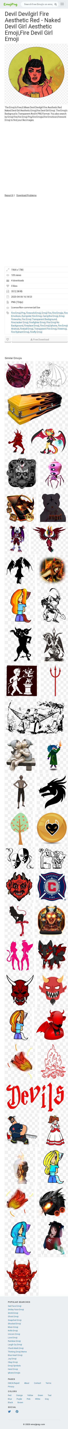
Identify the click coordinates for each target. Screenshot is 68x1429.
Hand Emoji (13, 1369)
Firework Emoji (33, 313)
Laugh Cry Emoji (15, 1345)
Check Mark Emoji (16, 1348)
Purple (19, 1399)
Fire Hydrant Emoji (20, 332)
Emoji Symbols (14, 1366)
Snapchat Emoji (15, 1320)
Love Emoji (12, 1338)
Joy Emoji (12, 1359)
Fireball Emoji (26, 329)
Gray (47, 1399)
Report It (9, 195)
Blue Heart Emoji (15, 1355)
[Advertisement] (34, 157)
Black (10, 1402)
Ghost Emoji (13, 1316)
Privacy (11, 1387)
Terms (48, 1383)
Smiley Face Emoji (16, 1309)
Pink (28, 1399)
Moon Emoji (13, 1327)
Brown (20, 1402)
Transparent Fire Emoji (45, 329)
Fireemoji (62, 329)
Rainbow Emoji (14, 1341)
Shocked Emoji (14, 1324)
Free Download (41, 339)
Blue (10, 1399)
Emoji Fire (46, 313)
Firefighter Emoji (37, 322)
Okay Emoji (13, 1362)
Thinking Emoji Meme (17, 1352)
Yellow (30, 1395)
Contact (37, 1383)
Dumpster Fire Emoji (32, 316)
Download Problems (26, 195)
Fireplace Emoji (31, 325)
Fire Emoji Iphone (48, 325)
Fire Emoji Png (18, 313)
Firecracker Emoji (19, 322)
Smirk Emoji (13, 1313)
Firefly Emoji (36, 332)
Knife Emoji (13, 1331)
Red (9, 1395)
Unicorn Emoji (14, 1334)
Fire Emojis (57, 313)
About (26, 1383)
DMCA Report (13, 1383)
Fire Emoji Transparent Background (39, 319)
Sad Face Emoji (14, 1306)
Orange (19, 1395)
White (37, 1399)
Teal (49, 1395)
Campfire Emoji (50, 316)
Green (40, 1395)
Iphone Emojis (14, 1373)
